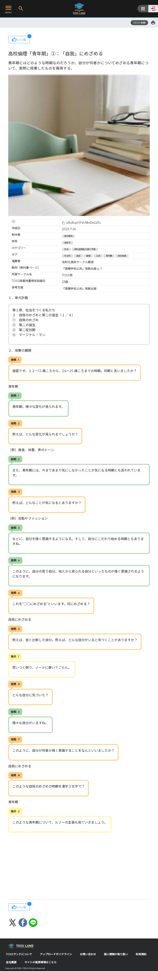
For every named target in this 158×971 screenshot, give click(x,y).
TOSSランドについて (19, 954)
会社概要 (11, 962)
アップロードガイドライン (56, 954)
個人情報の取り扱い (116, 954)
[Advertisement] (79, 866)
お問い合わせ (88, 954)
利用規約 (141, 954)
